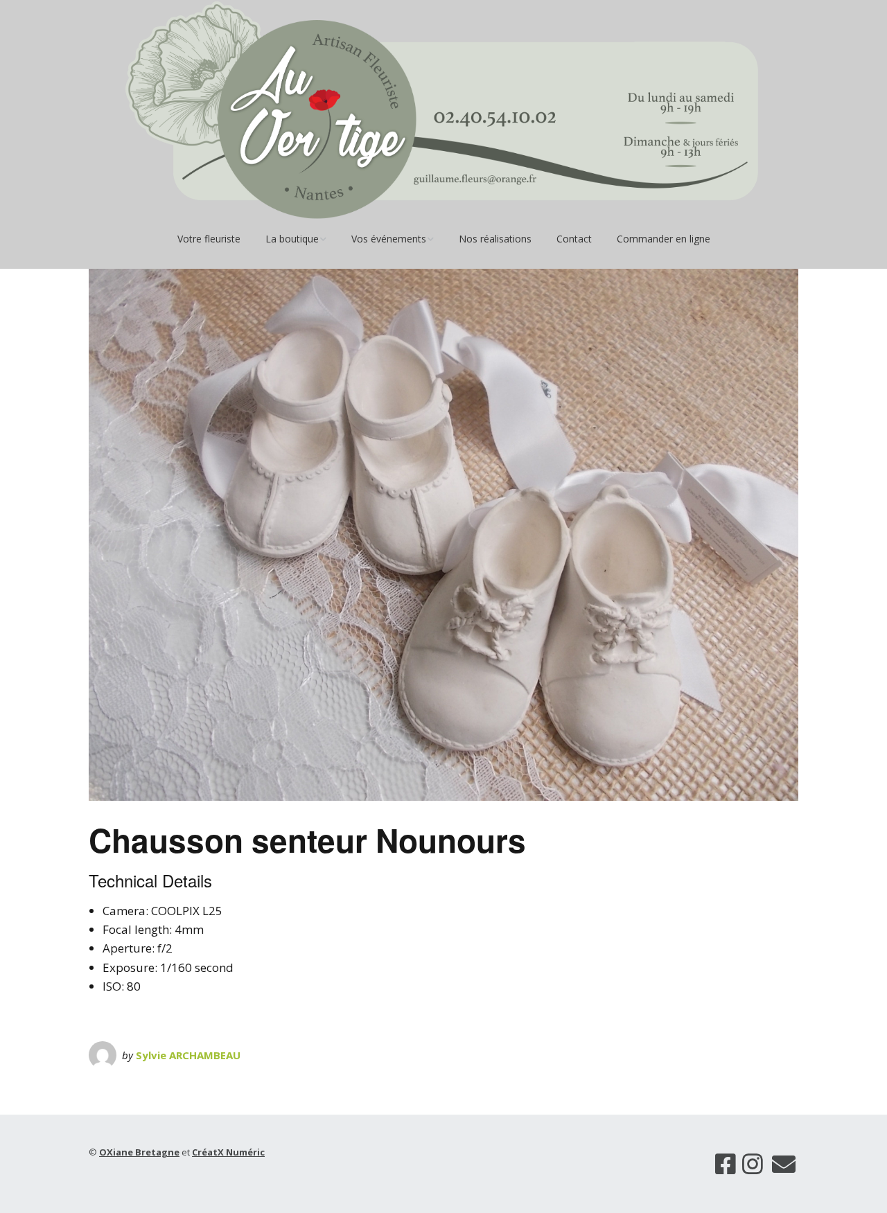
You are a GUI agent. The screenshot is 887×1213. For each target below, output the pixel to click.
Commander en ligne (663, 238)
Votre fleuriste (208, 238)
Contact (574, 238)
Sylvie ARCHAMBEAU (188, 1055)
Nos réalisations (495, 238)
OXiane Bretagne (139, 1152)
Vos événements (388, 238)
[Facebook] (725, 1164)
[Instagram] (752, 1164)
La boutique (292, 238)
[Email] (784, 1164)
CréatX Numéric (228, 1152)
